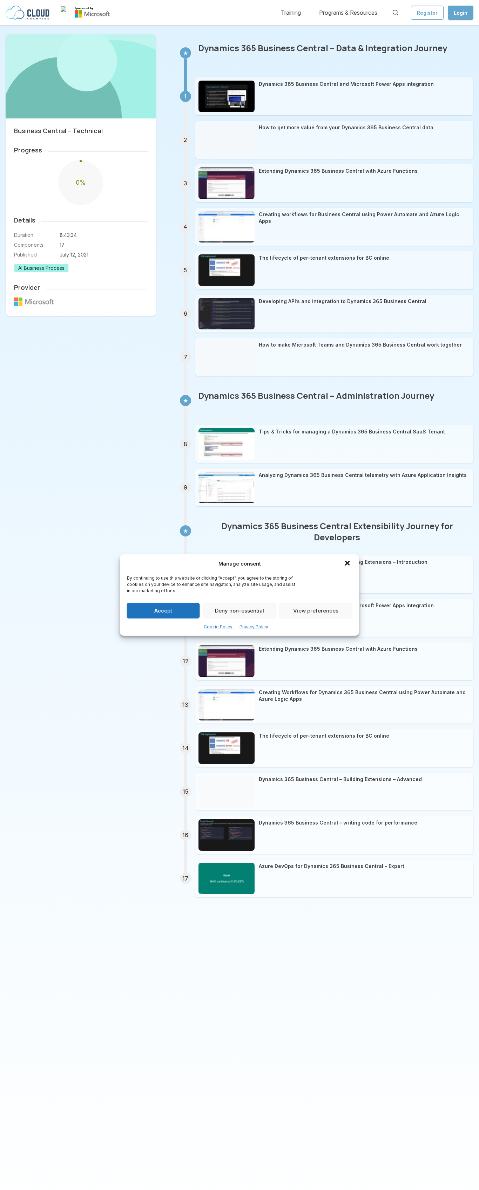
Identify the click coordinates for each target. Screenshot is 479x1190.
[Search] (396, 13)
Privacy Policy (254, 626)
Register (427, 13)
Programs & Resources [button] (348, 12)
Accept (163, 610)
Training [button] (291, 12)
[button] (348, 564)
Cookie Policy (218, 626)
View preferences (315, 610)
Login (460, 13)
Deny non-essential (239, 610)
